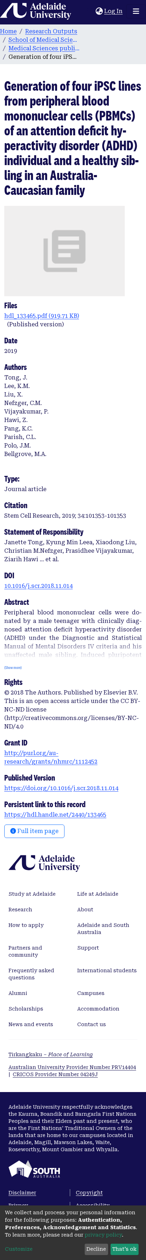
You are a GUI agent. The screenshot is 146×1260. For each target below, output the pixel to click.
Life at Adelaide (97, 894)
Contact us (91, 1024)
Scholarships (26, 1009)
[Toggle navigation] (136, 11)
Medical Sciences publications (44, 48)
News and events (31, 1024)
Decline (96, 1249)
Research (20, 909)
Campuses (91, 993)
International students (107, 970)
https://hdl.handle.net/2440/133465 (55, 814)
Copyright (89, 1193)
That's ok (124, 1249)
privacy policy (103, 1235)
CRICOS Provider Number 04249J (55, 1074)
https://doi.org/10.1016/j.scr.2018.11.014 (61, 788)
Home (8, 31)
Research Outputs (51, 31)
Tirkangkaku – (51, 1054)
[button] (99, 11)
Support (88, 948)
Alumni (18, 993)
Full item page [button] (37, 831)
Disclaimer (22, 1193)
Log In (113, 11)
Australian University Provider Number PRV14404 (72, 1067)
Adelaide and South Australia (103, 928)
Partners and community (25, 951)
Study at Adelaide (32, 894)
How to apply (26, 925)
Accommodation (98, 1009)
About (85, 909)
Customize (19, 1249)
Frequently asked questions (31, 974)
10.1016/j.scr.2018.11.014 (38, 586)
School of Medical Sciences (44, 39)
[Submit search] (90, 11)
